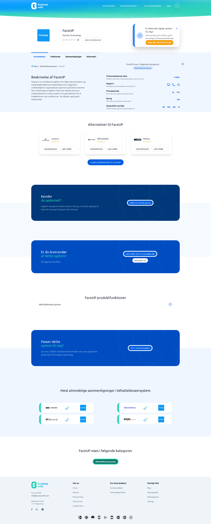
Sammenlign (50, 149)
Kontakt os (140, 260)
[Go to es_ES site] (99, 517)
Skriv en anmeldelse (93, 40)
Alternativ (91, 56)
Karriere (76, 492)
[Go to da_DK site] (80, 517)
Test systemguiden (140, 348)
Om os (75, 488)
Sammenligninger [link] (73, 56)
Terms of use (77, 501)
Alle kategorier (153, 497)
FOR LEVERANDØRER (152, 6)
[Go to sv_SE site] (124, 517)
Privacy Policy (78, 497)
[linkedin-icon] (36, 509)
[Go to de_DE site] (93, 517)
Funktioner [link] (55, 56)
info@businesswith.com (40, 495)
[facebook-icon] (31, 509)
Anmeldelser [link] (40, 56)
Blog (149, 488)
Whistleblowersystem (48, 66)
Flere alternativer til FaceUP (105, 162)
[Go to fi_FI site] (105, 517)
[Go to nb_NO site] (118, 517)
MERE (168, 6)
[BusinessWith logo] (39, 5)
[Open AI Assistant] (42, 509)
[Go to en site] (131, 517)
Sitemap (150, 501)
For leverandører (116, 488)
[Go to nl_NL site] (112, 517)
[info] (78, 40)
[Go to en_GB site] (86, 517)
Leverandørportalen (117, 492)
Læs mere (66, 149)
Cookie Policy (78, 506)
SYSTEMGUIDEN (108, 6)
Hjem (36, 66)
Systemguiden (152, 492)
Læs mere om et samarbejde (140, 254)
